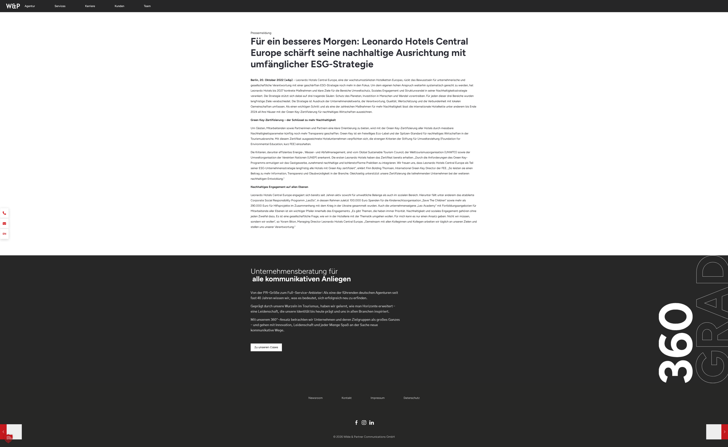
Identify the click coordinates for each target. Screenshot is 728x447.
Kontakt (347, 398)
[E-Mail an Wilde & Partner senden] (4, 223)
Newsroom (315, 398)
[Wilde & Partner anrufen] (4, 213)
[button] (8, 438)
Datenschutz (412, 398)
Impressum (378, 398)
